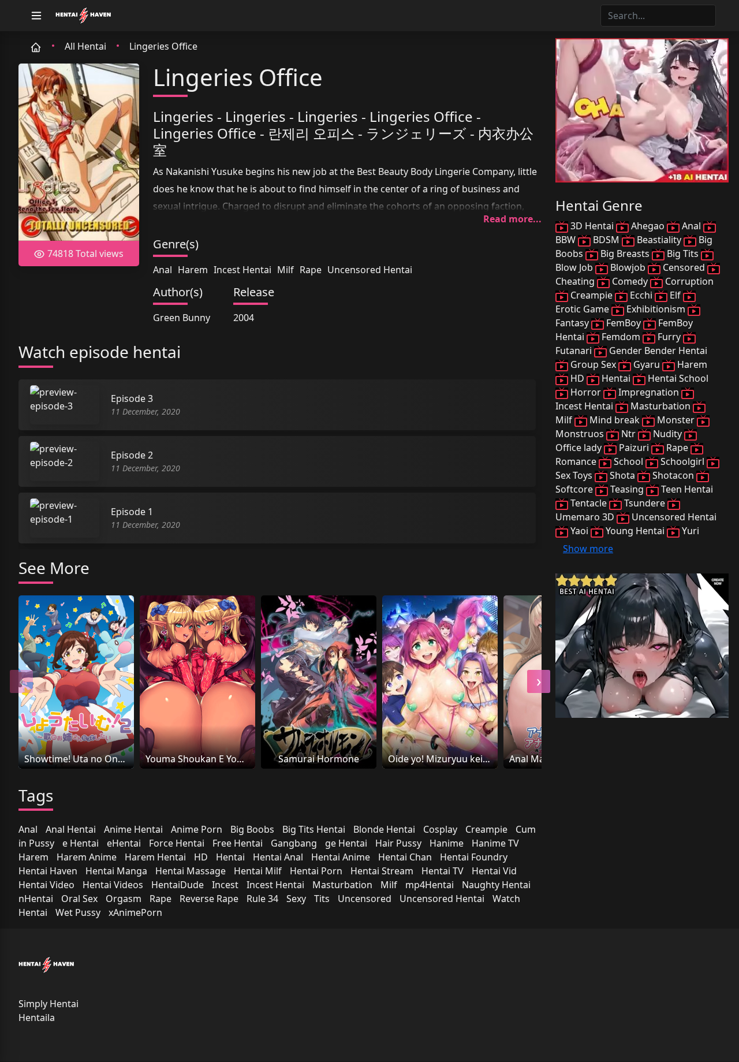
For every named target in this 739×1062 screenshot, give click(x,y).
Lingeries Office (163, 46)
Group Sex (593, 364)
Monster (676, 419)
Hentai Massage (190, 870)
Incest (225, 884)
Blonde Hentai (384, 829)
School (628, 461)
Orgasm (123, 898)
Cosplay (440, 829)
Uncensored (364, 898)
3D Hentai (592, 225)
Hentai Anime (340, 857)
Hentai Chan (405, 857)
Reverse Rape (209, 898)
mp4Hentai (429, 884)
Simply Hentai (48, 1003)
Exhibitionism (656, 309)
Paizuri (634, 447)
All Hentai (85, 46)
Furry (669, 336)
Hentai (230, 857)
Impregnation (648, 392)
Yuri (689, 530)
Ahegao (648, 225)
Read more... (512, 219)
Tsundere (644, 503)
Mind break (614, 419)
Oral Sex (79, 898)
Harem (193, 269)
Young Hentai (635, 530)
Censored (683, 267)
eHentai (124, 843)
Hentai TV (442, 870)
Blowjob (628, 267)
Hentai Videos (113, 884)
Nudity (667, 433)
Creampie (486, 829)
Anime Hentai (133, 829)
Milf (285, 269)
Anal (162, 269)
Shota (622, 475)
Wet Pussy (77, 912)
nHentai (35, 898)
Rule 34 (262, 898)
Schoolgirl (682, 461)
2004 (243, 317)
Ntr (628, 433)
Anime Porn (196, 829)
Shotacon (673, 475)
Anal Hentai (71, 829)
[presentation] (21, 681)
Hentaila (36, 1017)
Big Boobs (252, 829)
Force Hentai (176, 843)
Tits (322, 898)
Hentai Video (46, 884)
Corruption (688, 281)
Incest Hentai (242, 269)
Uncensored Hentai (369, 269)
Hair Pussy (398, 843)
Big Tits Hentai (313, 829)
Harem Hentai (155, 857)
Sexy (296, 898)
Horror (585, 392)
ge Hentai (346, 843)
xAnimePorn (135, 912)
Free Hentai (237, 843)
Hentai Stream (381, 870)
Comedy (630, 281)
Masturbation (342, 884)
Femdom (621, 336)
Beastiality (659, 239)
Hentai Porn (316, 870)
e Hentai (80, 843)
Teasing (627, 489)
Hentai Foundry (473, 857)
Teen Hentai (686, 489)
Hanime (447, 843)
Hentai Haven (47, 870)
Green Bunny (181, 317)
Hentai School (676, 378)
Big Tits (683, 253)
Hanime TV (495, 843)
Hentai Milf (258, 870)
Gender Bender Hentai (657, 350)
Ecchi (641, 295)
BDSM (606, 239)
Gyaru (646, 364)
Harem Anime (87, 857)
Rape (311, 269)
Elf (675, 295)
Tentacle (588, 503)
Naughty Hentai (496, 884)
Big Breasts (625, 253)
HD (201, 857)
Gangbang (294, 843)
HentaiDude (177, 884)
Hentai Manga (116, 870)
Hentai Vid (494, 870)
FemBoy (623, 322)
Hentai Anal (278, 857)
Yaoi (579, 530)
